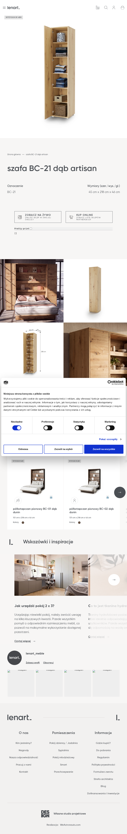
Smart (63, 765)
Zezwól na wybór (63, 449)
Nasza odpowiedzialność (23, 757)
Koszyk (123, 7)
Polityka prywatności (103, 765)
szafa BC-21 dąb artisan (37, 155)
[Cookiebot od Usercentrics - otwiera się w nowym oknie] (109, 382)
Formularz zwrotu (103, 772)
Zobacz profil (33, 663)
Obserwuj (48, 663)
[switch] (48, 427)
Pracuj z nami (23, 765)
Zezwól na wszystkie (104, 449)
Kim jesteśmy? (24, 743)
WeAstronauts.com (70, 825)
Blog (103, 786)
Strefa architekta (103, 779)
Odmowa (23, 449)
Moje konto (114, 7)
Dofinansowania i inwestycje (103, 793)
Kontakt (23, 772)
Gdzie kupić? (103, 743)
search (106, 7)
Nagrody (24, 750)
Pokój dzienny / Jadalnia (63, 743)
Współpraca (98, 7)
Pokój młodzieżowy (63, 757)
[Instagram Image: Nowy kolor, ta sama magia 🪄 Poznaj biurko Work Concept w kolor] (106, 683)
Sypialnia (63, 750)
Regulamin (103, 757)
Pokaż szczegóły (108, 439)
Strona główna (14, 155)
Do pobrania (103, 750)
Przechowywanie (63, 772)
